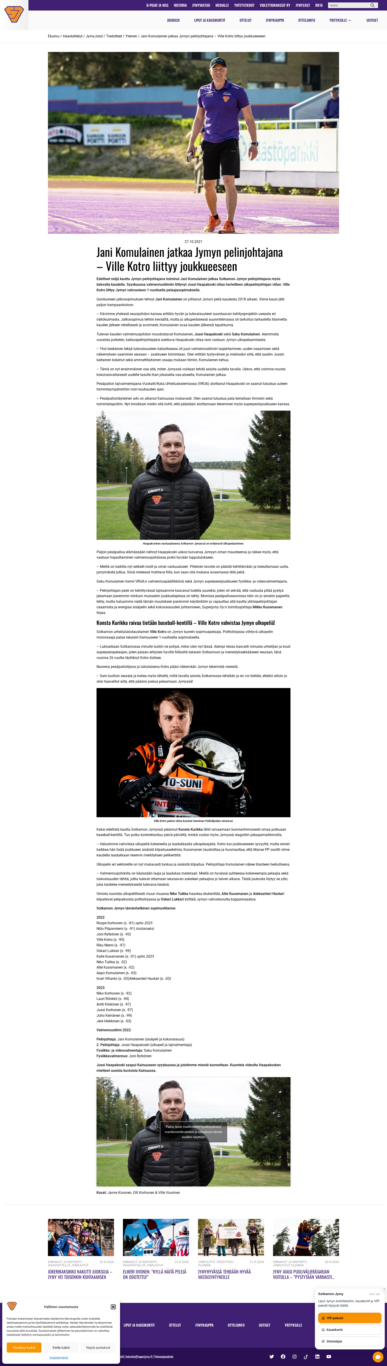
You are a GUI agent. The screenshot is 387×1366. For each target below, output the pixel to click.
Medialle (222, 5)
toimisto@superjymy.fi (139, 1356)
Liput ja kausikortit (209, 20)
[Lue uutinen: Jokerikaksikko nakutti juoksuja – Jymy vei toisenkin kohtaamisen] (81, 1255)
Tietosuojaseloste (163, 1356)
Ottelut (246, 20)
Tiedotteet (114, 36)
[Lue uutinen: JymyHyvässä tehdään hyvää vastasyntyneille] (231, 1255)
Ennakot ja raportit (65, 1262)
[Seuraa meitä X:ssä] (271, 1356)
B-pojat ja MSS (157, 5)
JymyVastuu (201, 5)
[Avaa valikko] (349, 20)
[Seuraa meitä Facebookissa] (283, 1356)
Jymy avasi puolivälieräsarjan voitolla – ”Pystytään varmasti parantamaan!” (302, 1277)
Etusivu (54, 36)
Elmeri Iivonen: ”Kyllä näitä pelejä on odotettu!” (154, 1274)
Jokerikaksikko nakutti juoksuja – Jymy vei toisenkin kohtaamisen (80, 1274)
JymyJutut (94, 36)
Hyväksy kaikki (24, 1347)
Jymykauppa (275, 20)
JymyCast (303, 5)
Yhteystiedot (244, 5)
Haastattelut (72, 36)
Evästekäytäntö (58, 1357)
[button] (113, 1307)
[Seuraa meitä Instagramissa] (294, 1356)
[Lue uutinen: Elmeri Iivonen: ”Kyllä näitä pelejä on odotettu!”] (156, 1255)
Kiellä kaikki (61, 1347)
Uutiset (372, 20)
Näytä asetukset (98, 1347)
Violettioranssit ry (275, 5)
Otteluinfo (306, 20)
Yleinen (131, 36)
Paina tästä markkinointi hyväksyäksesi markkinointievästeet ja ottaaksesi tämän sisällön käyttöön (193, 1132)
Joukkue (173, 20)
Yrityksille (338, 20)
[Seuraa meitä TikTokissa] (306, 1357)
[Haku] (372, 5)
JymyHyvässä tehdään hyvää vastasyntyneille (224, 1274)
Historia (180, 5)
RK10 (319, 5)
